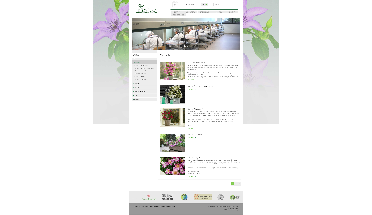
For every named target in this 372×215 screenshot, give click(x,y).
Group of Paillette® (140, 74)
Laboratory (190, 12)
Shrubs (136, 99)
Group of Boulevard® (141, 65)
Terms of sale (178, 15)
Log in (204, 4)
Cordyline (137, 84)
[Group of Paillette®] (172, 143)
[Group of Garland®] (172, 117)
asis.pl (236, 208)
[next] (239, 183)
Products (219, 12)
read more (190, 80)
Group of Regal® (140, 76)
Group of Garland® (140, 71)
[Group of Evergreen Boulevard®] (172, 94)
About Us (176, 12)
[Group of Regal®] (172, 166)
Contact (232, 12)
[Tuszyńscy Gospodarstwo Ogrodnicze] (146, 8)
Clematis (137, 62)
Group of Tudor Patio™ (141, 79)
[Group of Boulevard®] (172, 71)
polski (186, 4)
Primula (136, 95)
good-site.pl (235, 210)
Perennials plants (140, 91)
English (191, 4)
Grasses (136, 87)
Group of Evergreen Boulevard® (144, 68)
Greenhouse (204, 12)
